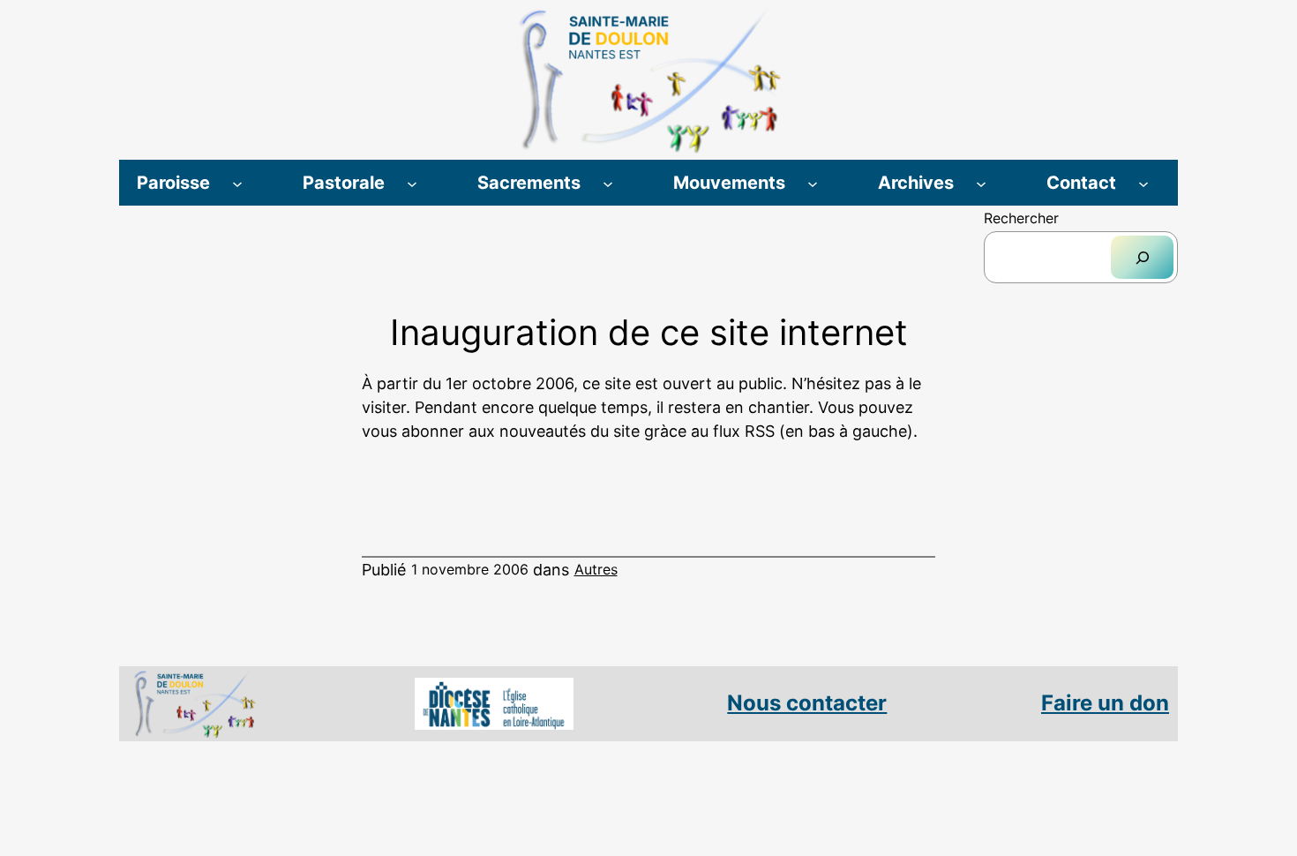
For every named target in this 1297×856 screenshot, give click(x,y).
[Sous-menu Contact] (1143, 182)
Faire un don (1105, 703)
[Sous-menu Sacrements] (608, 182)
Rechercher (1021, 218)
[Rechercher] (1142, 257)
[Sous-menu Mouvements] (812, 182)
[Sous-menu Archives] (981, 182)
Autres (596, 569)
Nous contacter (807, 703)
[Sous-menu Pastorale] (412, 182)
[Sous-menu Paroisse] (237, 182)
